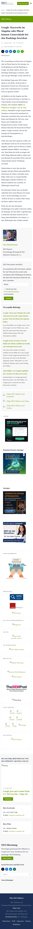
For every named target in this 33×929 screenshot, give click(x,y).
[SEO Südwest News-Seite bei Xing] (15, 725)
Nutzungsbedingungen (11, 291)
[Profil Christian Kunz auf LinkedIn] (20, 719)
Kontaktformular (11, 917)
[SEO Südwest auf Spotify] (20, 712)
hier (20, 255)
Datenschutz (6, 921)
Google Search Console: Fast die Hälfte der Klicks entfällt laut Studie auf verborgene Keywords (16, 343)
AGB (13, 921)
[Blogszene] (16, 624)
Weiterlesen (8, 799)
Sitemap (28, 921)
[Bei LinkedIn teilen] (10, 51)
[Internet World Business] (16, 672)
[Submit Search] (30, 874)
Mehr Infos (16, 908)
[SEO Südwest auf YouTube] (23, 725)
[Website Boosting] (16, 662)
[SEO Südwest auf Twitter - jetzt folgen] (8, 725)
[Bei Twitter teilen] (2, 51)
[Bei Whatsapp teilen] (18, 51)
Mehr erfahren (7, 858)
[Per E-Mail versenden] (22, 51)
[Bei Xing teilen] (14, 51)
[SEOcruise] (16, 613)
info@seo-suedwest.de (16, 815)
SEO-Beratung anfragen (23, 3)
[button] (31, 3)
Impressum (20, 921)
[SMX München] (16, 597)
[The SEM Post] (17, 688)
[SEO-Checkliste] (16, 430)
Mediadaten (16, 924)
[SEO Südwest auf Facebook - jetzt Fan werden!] (13, 712)
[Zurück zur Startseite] (7, 3)
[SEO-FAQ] (16, 636)
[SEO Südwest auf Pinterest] (13, 719)
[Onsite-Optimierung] (16, 567)
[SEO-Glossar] (16, 739)
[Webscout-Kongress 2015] (16, 605)
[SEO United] (16, 676)
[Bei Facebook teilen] (6, 51)
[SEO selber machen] (16, 649)
